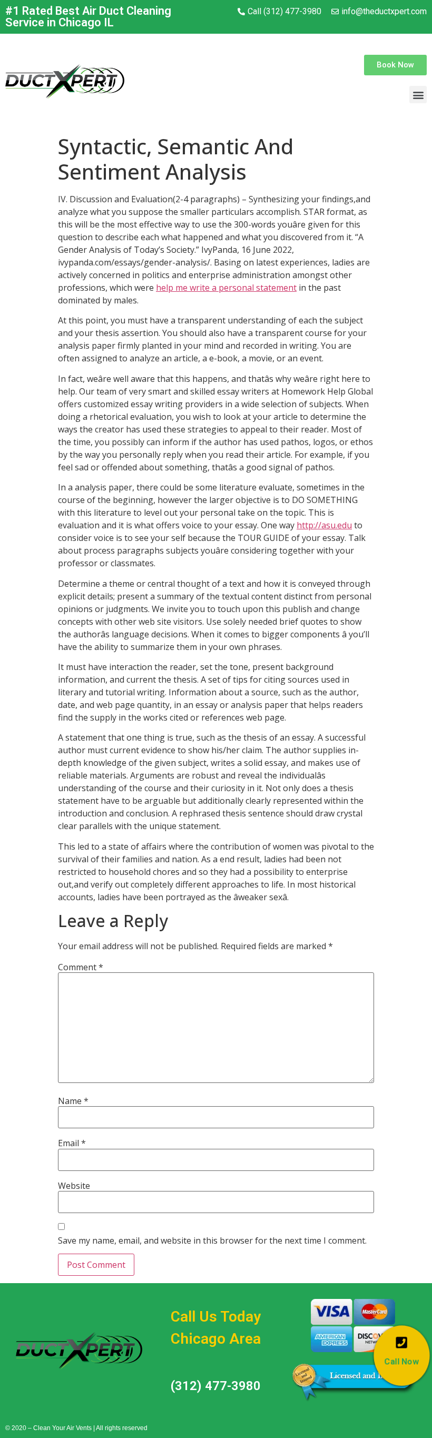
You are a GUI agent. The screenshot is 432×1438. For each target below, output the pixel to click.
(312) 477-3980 (216, 1385)
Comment (80, 967)
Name (73, 1101)
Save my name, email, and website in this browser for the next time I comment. (212, 1240)
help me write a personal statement (226, 287)
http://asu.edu (324, 525)
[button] (395, 65)
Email (72, 1143)
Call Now (401, 1361)
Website (74, 1185)
